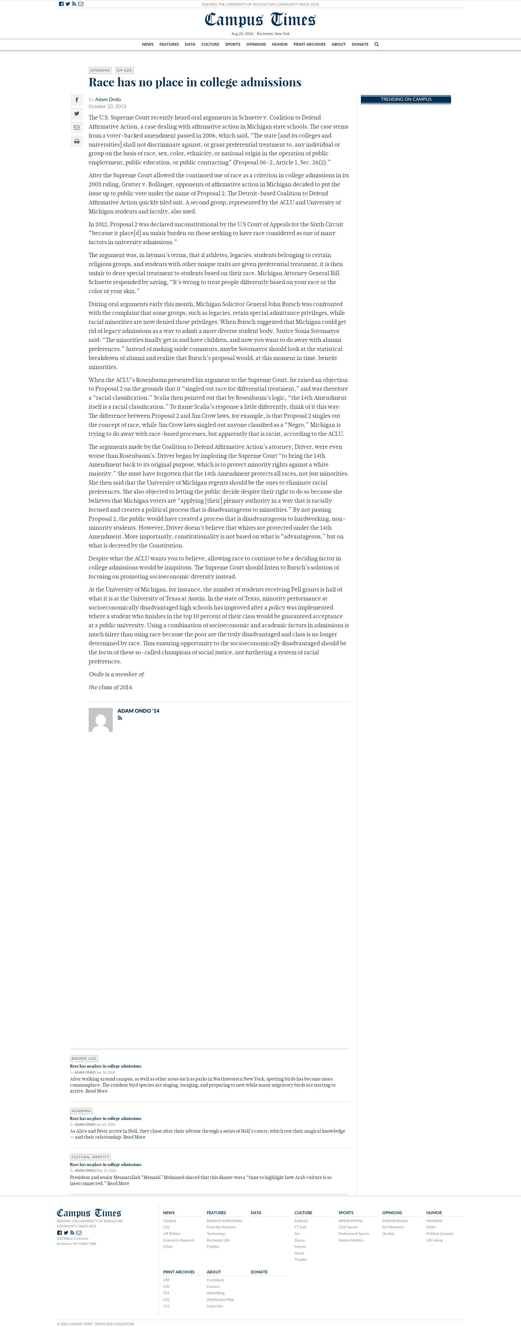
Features (169, 44)
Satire (430, 1227)
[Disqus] (209, 815)
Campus (169, 1221)
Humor (280, 44)
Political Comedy (439, 1234)
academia (81, 1111)
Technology (216, 1234)
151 (166, 1293)
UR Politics (172, 1234)
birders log (84, 1058)
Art (297, 1234)
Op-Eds (124, 70)
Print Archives (310, 44)
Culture (210, 44)
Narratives (434, 1221)
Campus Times (260, 19)
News (147, 44)
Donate (360, 44)
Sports (232, 44)
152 (166, 1299)
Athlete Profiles (351, 1221)
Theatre (301, 1259)
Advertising (216, 1293)
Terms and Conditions (114, 1324)
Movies (300, 1246)
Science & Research (178, 1240)
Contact (213, 1286)
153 (166, 1306)
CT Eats (301, 1227)
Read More (97, 1091)
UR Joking (434, 1240)
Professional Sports (354, 1234)
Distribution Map (220, 1299)
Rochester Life (218, 1240)
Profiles (213, 1246)
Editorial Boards (395, 1221)
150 (166, 1286)
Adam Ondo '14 (138, 711)
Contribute (215, 1280)
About (339, 44)
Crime (167, 1246)
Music (299, 1253)
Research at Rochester (224, 1221)
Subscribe (215, 1306)
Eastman (301, 1221)
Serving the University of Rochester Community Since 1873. (261, 4)
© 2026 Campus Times (74, 1324)
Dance (300, 1240)
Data (190, 44)
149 (166, 1280)
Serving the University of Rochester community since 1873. (90, 1224)
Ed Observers (392, 1227)
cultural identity (90, 1157)
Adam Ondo (108, 99)
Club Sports (348, 1227)
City (166, 1227)
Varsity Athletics (351, 1240)
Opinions (256, 44)
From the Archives (221, 1227)
